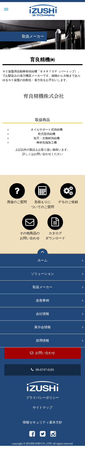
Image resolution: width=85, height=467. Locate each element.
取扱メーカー (42, 287)
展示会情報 (42, 327)
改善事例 (42, 300)
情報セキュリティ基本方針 (42, 422)
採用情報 (42, 340)
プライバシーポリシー (42, 397)
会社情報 (42, 314)
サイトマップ (42, 407)
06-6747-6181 (45, 369)
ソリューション (42, 273)
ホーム (42, 260)
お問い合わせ (42, 154)
